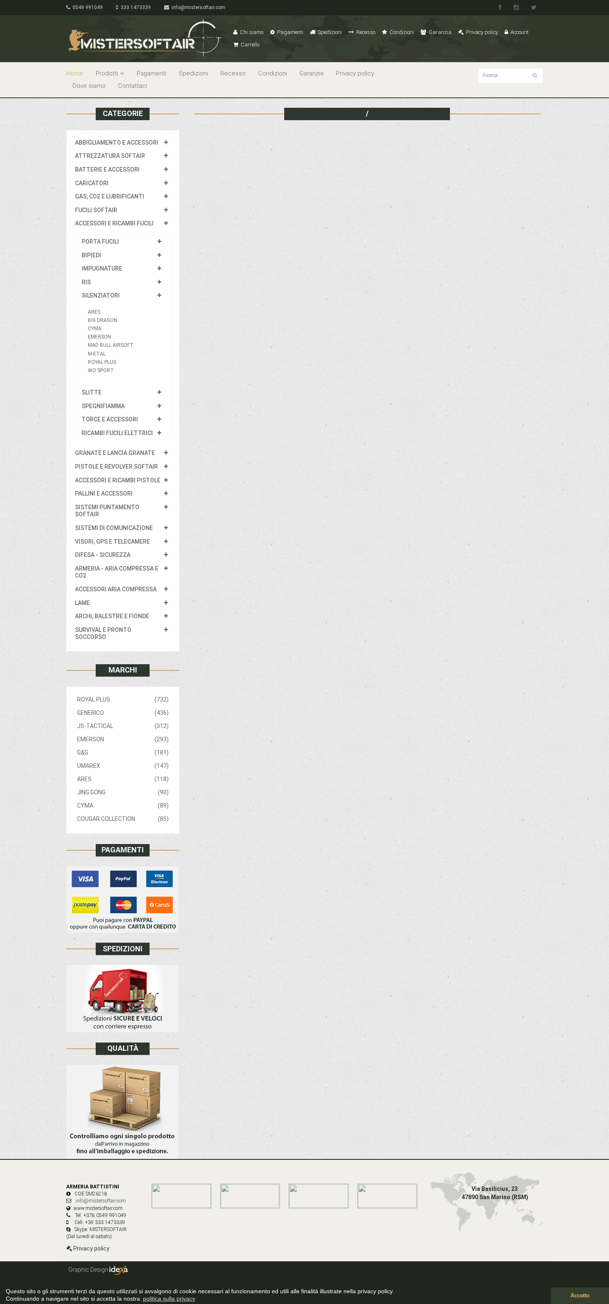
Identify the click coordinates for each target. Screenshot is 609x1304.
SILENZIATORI (101, 295)
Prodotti (107, 73)
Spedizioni (329, 32)
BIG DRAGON (102, 320)
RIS (86, 282)
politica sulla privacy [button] (169, 1298)
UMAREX (123, 765)
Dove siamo (89, 86)
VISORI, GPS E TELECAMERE (112, 541)
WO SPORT (101, 370)
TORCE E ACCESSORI (110, 419)
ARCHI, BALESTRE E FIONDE (112, 616)
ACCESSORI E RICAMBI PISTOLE (117, 480)
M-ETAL (97, 354)
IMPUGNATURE (102, 268)
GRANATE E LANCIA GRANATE (115, 453)
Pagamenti (289, 32)
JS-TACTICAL (123, 726)
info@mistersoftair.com (197, 7)
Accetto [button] (580, 1296)
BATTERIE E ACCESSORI (107, 169)
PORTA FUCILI (100, 241)
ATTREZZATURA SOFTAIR (110, 155)
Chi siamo (251, 32)
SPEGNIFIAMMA (103, 406)
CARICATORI (92, 183)
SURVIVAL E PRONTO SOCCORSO (103, 634)
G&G (123, 752)
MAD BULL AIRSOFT (110, 345)
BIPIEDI (91, 255)
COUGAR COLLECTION (123, 818)
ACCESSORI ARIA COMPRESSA (116, 589)
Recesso (365, 32)
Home (74, 73)
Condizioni (401, 32)
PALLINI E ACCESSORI (104, 493)
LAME (82, 603)
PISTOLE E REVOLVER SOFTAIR (116, 466)
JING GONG (123, 792)
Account (519, 32)
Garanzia (440, 32)
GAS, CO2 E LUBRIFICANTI (109, 196)
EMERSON (99, 337)
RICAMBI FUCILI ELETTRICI (117, 433)
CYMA (95, 328)
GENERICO (123, 712)
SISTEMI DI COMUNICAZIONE (114, 528)
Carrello (249, 44)
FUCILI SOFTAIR (96, 210)
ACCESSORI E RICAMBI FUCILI (114, 223)
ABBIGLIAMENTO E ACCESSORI (116, 142)
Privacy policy (481, 32)
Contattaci (132, 86)
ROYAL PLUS (102, 362)
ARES (94, 312)
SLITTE (92, 392)
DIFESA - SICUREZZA (102, 555)
